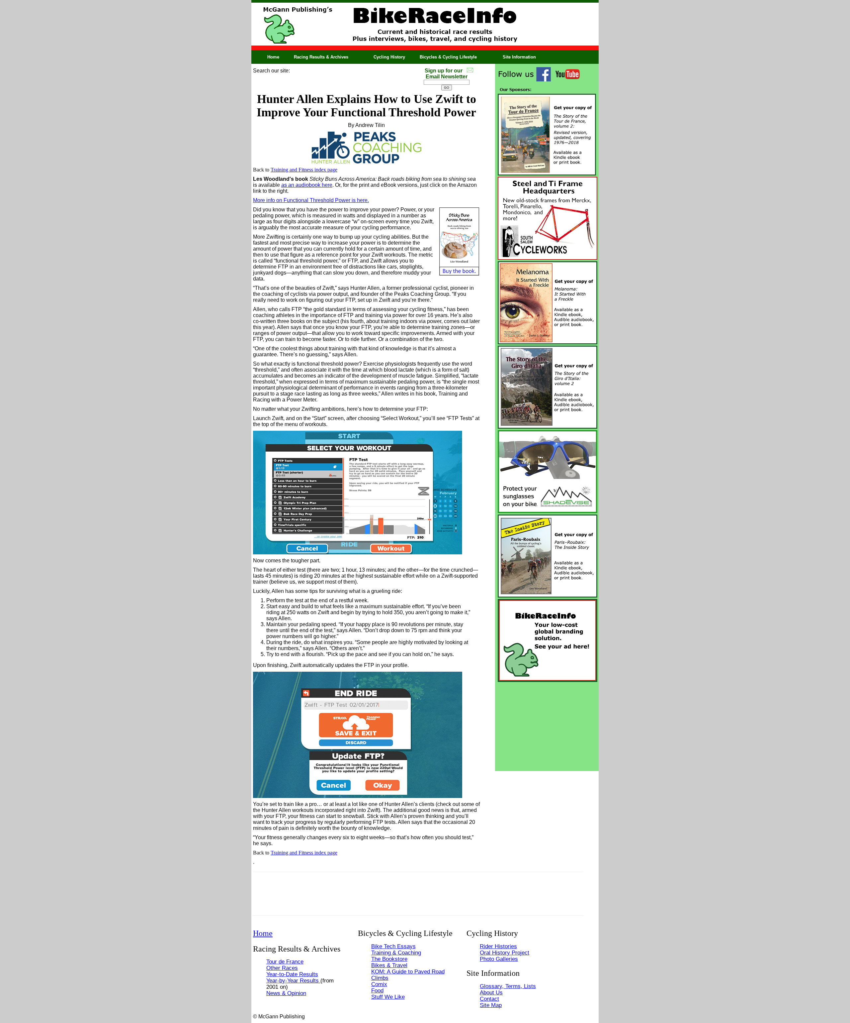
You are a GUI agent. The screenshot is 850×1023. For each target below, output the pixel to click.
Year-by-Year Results (293, 980)
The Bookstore (389, 959)
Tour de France (284, 962)
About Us (491, 992)
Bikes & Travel (389, 965)
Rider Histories (498, 946)
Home (273, 57)
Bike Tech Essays (393, 946)
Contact (489, 999)
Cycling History (389, 57)
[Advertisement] (547, 724)
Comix (379, 984)
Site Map (491, 1005)
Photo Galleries (499, 959)
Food (377, 990)
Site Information (519, 57)
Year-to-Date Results (292, 974)
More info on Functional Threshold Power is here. (311, 200)
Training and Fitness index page (304, 169)
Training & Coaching (396, 953)
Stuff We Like (388, 997)
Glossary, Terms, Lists (508, 986)
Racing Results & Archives (321, 57)
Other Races (282, 968)
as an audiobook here (306, 185)
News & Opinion (286, 993)
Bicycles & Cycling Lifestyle (448, 57)
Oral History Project (504, 953)
